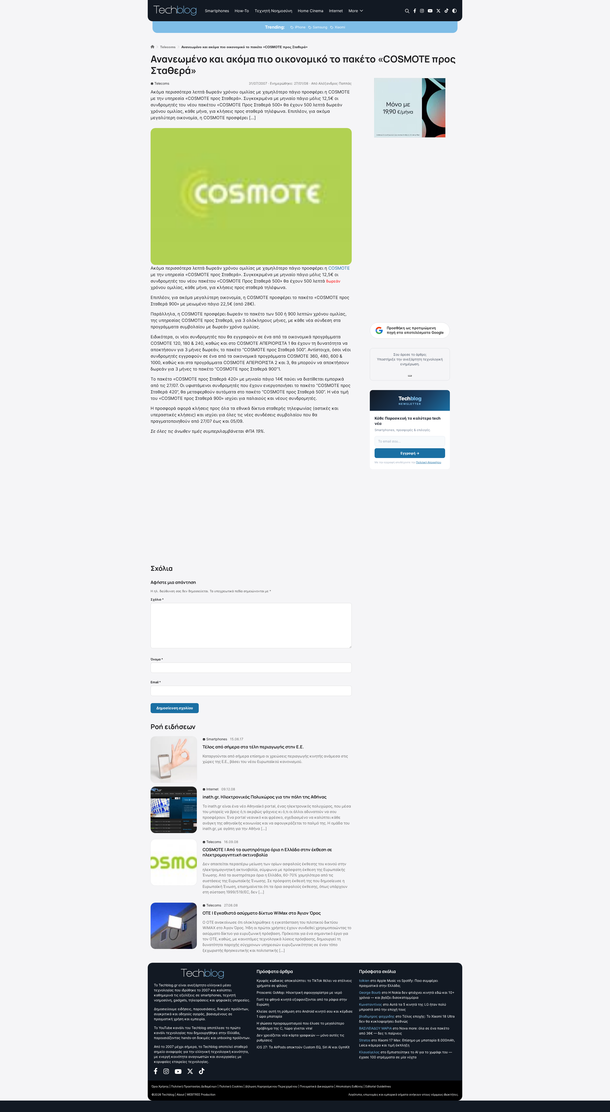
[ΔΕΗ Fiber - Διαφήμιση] (410, 108)
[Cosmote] (251, 196)
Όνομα (157, 659)
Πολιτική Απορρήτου (428, 462)
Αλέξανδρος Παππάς (335, 83)
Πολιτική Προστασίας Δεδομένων (194, 1086)
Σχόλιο (157, 599)
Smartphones (217, 10)
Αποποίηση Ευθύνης (349, 1086)
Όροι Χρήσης (160, 1086)
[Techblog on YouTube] (430, 10)
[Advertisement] (251, 498)
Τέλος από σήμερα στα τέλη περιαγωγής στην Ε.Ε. (253, 747)
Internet (336, 10)
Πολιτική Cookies (231, 1086)
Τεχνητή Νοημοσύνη (273, 10)
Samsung (320, 27)
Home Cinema (310, 10)
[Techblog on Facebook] (414, 10)
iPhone (300, 27)
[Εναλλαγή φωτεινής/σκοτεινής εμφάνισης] (454, 10)
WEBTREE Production (201, 1094)
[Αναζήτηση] (407, 11)
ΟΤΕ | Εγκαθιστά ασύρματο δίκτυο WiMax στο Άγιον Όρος (262, 913)
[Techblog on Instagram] (422, 10)
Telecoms (161, 83)
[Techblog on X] (438, 10)
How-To (242, 10)
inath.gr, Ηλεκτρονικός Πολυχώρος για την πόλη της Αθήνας (264, 797)
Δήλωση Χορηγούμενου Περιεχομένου (271, 1086)
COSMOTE (339, 268)
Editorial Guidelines (378, 1086)
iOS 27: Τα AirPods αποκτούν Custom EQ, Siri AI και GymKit (303, 1047)
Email (156, 682)
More (353, 10)
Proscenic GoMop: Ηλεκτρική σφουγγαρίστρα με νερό (299, 992)
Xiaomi (340, 27)
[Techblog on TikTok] (446, 10)
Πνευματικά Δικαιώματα (317, 1086)
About (180, 1094)
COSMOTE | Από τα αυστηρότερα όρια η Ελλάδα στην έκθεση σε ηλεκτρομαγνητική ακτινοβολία (267, 852)
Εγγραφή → (410, 453)
